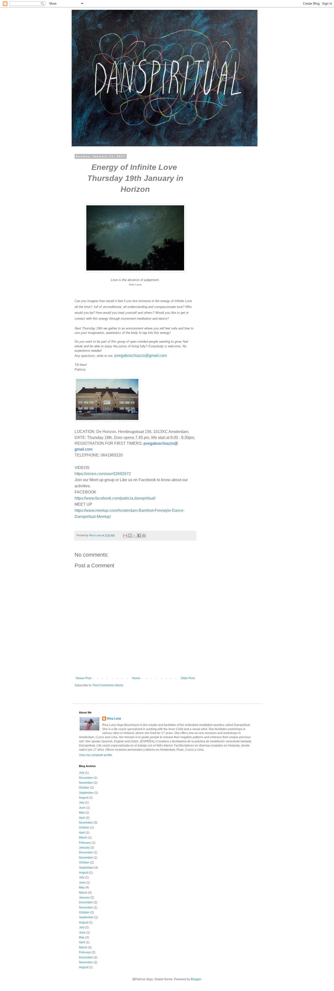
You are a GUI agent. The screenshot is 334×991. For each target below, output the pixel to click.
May (82, 812)
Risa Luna (114, 718)
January (84, 847)
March (83, 837)
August (83, 797)
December (86, 778)
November (86, 782)
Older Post (188, 678)
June (82, 807)
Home (136, 678)
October (84, 787)
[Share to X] (134, 535)
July (81, 772)
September (86, 792)
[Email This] (125, 535)
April (82, 817)
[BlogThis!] (129, 535)
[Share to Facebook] (139, 535)
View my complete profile (95, 755)
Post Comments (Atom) (108, 685)
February (85, 842)
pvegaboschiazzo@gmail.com (140, 355)
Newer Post (83, 678)
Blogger (196, 979)
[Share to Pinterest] (143, 535)
